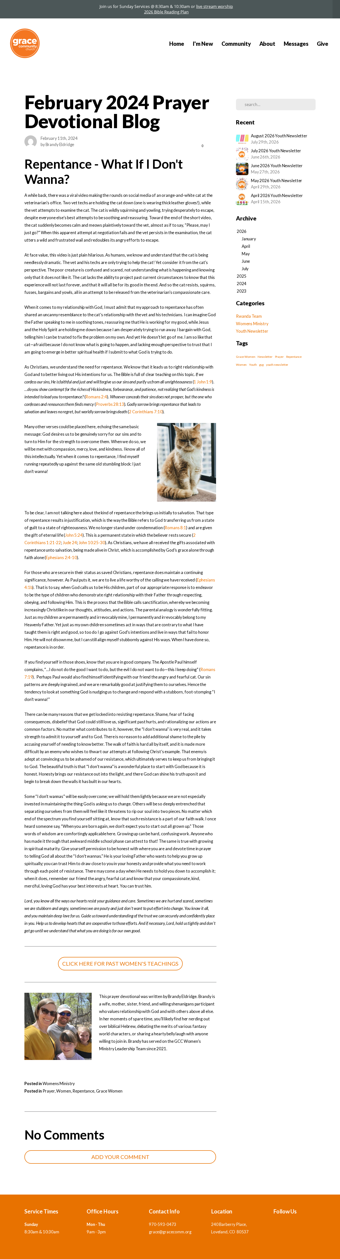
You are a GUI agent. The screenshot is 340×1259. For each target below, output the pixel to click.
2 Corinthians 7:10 (145, 411)
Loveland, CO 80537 (230, 1231)
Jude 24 (70, 542)
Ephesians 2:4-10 (61, 557)
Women (63, 1091)
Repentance (83, 1091)
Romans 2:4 (96, 396)
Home (176, 43)
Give (322, 43)
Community (236, 43)
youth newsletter (277, 365)
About (267, 43)
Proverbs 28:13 (110, 404)
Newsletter (265, 357)
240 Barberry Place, (229, 1224)
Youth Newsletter (252, 331)
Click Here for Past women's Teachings (120, 963)
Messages (296, 43)
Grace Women (109, 1091)
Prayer (49, 1091)
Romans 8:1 (175, 527)
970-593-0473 (162, 1224)
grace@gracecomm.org (170, 1231)
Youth (253, 365)
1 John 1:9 (203, 381)
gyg (261, 365)
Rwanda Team (249, 316)
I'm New (203, 43)
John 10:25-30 (92, 542)
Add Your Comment (120, 1157)
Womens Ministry (59, 1083)
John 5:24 (74, 535)
